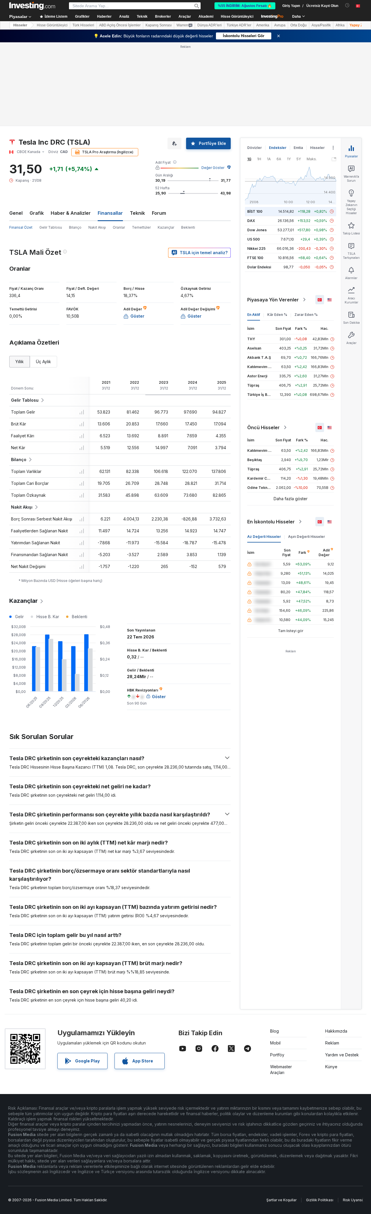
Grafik (37, 213)
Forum (159, 213)
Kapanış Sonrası (159, 25)
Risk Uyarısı (353, 1200)
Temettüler (141, 227)
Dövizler (254, 147)
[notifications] (347, 5)
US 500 (253, 239)
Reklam (332, 1042)
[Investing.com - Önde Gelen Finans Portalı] (32, 6)
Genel (16, 213)
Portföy (277, 1054)
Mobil (275, 1042)
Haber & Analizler (71, 213)
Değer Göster (212, 167)
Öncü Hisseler (263, 427)
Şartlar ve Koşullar (281, 1200)
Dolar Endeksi (259, 267)
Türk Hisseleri (83, 25)
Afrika (340, 25)
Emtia (298, 147)
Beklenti (188, 227)
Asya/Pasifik (321, 25)
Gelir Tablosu (50, 227)
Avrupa (279, 25)
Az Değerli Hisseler (264, 536)
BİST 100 (254, 211)
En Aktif (253, 314)
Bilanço (75, 227)
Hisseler (20, 25)
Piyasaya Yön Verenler (273, 300)
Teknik (137, 213)
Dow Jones (257, 230)
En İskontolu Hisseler (271, 522)
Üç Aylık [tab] (43, 361)
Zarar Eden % (306, 314)
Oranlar (119, 227)
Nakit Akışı (97, 227)
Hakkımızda (336, 1031)
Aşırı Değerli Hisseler (306, 536)
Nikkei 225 (256, 248)
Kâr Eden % (277, 314)
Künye (331, 1066)
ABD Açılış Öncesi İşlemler (120, 25)
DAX (251, 221)
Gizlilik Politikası (319, 1200)
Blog (274, 1031)
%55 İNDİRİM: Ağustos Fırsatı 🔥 (245, 6)
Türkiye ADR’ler (239, 25)
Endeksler (277, 147)
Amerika (262, 25)
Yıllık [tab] (19, 361)
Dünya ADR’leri (209, 25)
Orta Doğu (298, 25)
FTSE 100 (255, 258)
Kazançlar (166, 227)
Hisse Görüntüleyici (237, 16)
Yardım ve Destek (342, 1054)
